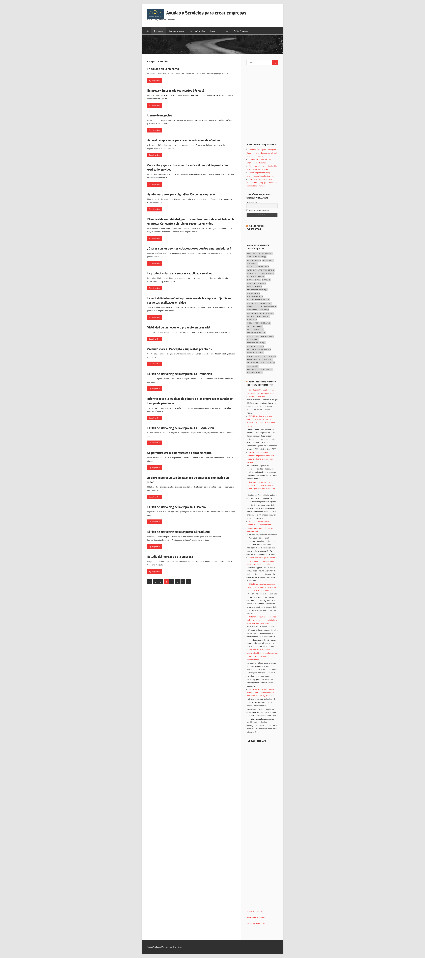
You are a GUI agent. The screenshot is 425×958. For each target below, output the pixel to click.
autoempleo (267, 253)
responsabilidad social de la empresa (261, 356)
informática (252, 310)
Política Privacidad (241, 31)
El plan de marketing (255, 276)
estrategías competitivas (257, 290)
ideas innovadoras (254, 306)
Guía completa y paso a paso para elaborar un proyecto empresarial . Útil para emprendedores (261, 152)
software (270, 363)
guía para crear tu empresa (258, 300)
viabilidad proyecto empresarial (259, 369)
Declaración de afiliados (255, 917)
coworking (252, 263)
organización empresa (256, 333)
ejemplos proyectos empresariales (260, 273)
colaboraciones (254, 260)
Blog (226, 31)
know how (264, 310)
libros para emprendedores (258, 316)
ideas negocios (270, 306)
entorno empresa (254, 286)
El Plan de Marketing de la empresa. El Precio (176, 507)
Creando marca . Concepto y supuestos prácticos (179, 349)
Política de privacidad (254, 911)
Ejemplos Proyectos (197, 31)
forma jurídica (253, 293)
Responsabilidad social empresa (259, 359)
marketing (252, 320)
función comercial (255, 296)
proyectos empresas (255, 346)
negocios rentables (255, 329)
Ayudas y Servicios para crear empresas (206, 13)
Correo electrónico (252, 202)
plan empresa (253, 336)
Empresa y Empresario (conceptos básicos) (175, 90)
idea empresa (252, 303)
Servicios (213, 31)
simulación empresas (255, 363)
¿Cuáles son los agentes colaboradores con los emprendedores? (189, 248)
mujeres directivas (255, 326)
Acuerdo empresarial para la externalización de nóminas (183, 140)
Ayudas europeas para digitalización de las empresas (181, 194)
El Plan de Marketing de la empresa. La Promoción (179, 374)
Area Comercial (253, 253)
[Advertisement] (262, 104)
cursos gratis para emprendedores (260, 270)
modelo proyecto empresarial (258, 323)
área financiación (254, 372)
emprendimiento (254, 280)
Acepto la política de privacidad (259, 210)
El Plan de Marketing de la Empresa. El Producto (178, 532)
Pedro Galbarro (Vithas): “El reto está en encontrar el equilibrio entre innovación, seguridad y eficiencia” (260, 692)
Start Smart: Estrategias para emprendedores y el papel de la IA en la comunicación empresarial (261, 182)
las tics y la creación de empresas (260, 313)
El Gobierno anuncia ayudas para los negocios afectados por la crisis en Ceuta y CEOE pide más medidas (261, 587)
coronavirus (267, 260)
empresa (266, 280)
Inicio (147, 31)
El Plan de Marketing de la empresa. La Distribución (180, 428)
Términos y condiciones (255, 923)
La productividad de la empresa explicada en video (179, 273)
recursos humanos (255, 353)
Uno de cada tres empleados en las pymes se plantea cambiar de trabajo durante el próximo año (261, 393)
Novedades (158, 31)
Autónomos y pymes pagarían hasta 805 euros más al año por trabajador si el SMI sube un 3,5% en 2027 (261, 620)
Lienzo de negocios (159, 115)
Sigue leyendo (154, 80)
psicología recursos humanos (259, 349)
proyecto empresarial (256, 343)
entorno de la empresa (256, 283)
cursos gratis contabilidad (258, 267)
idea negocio (265, 303)
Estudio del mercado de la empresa (170, 557)
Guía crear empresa (176, 31)
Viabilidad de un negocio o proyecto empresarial (178, 327)
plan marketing (267, 336)
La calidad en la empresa (163, 69)
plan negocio (253, 339)
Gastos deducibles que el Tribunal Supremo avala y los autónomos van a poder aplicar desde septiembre (261, 560)
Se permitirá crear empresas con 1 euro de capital (179, 453)
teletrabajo (252, 366)
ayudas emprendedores (256, 257)
